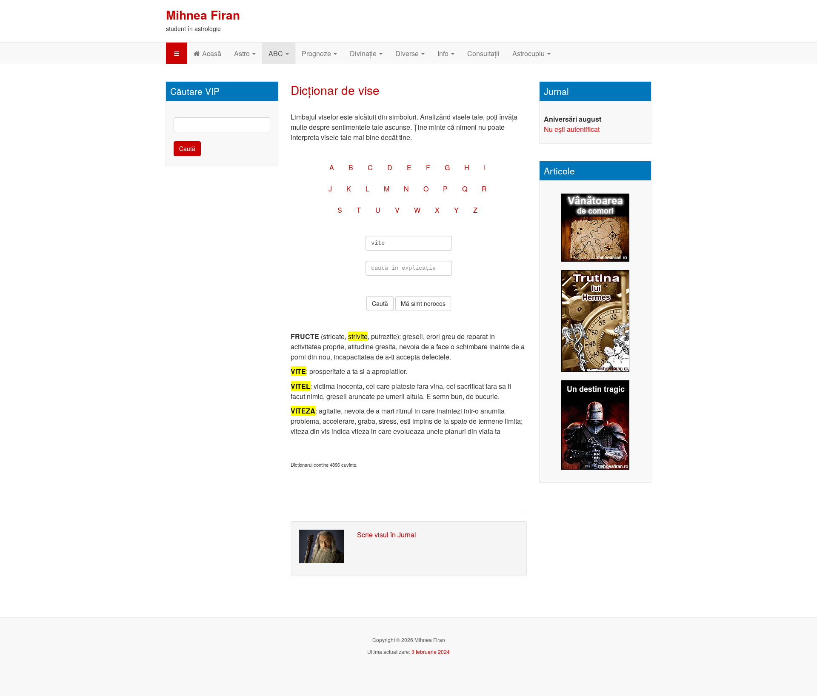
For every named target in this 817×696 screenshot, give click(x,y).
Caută (187, 148)
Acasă (211, 53)
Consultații (483, 53)
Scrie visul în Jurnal (386, 534)
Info (443, 53)
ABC (277, 53)
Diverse (407, 53)
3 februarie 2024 (430, 651)
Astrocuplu (529, 53)
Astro (242, 53)
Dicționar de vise (335, 89)
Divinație (364, 53)
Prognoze (317, 53)
